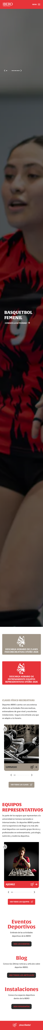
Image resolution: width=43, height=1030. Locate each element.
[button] (36, 4)
